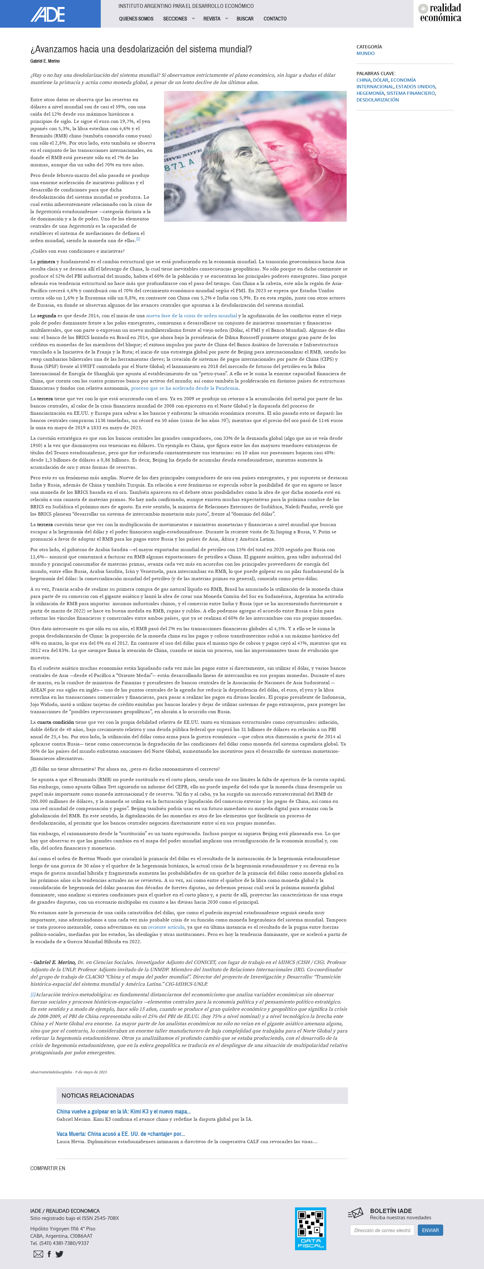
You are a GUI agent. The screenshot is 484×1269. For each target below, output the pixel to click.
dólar (381, 80)
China (364, 80)
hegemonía (370, 93)
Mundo (366, 53)
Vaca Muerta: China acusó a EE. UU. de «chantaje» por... (121, 1134)
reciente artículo (166, 927)
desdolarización (378, 100)
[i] (32, 995)
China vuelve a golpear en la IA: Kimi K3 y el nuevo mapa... (124, 1111)
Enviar (430, 1230)
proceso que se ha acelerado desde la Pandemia (184, 388)
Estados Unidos (415, 87)
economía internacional (386, 83)
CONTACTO (275, 18)
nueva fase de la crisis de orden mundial (191, 316)
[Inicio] (50, 11)
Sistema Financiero (411, 93)
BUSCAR (245, 18)
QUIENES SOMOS (136, 18)
